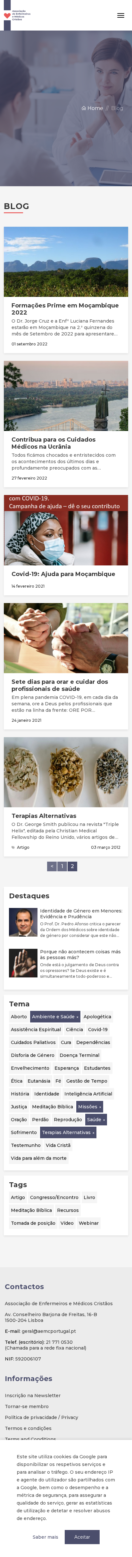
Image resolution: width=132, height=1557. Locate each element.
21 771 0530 (59, 1342)
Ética (16, 1081)
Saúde (94, 1119)
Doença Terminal (79, 1055)
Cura (66, 1042)
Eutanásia (39, 1081)
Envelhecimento (30, 1068)
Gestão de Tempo (86, 1081)
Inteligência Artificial (88, 1094)
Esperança (66, 1068)
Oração (19, 1119)
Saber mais (45, 1537)
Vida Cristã (58, 1145)
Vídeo (67, 1223)
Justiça (19, 1107)
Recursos (68, 1210)
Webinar (89, 1223)
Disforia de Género (32, 1055)
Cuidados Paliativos (33, 1042)
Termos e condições (28, 1428)
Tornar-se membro (27, 1406)
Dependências (93, 1042)
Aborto (19, 1017)
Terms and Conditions (30, 1439)
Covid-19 (98, 1029)
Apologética (97, 1017)
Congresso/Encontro (54, 1197)
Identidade (46, 1094)
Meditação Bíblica (52, 1107)
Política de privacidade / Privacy (41, 1417)
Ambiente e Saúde (53, 1017)
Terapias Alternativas (66, 1132)
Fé (58, 1081)
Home (94, 108)
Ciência (74, 1029)
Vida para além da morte (39, 1158)
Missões (87, 1107)
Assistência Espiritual (36, 1029)
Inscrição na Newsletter (33, 1395)
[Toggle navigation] (120, 15)
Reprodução (68, 1119)
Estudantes (97, 1068)
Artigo (18, 1197)
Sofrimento (24, 1132)
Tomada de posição (33, 1223)
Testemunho (26, 1145)
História (20, 1094)
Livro (89, 1197)
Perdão (40, 1119)
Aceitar (82, 1537)
